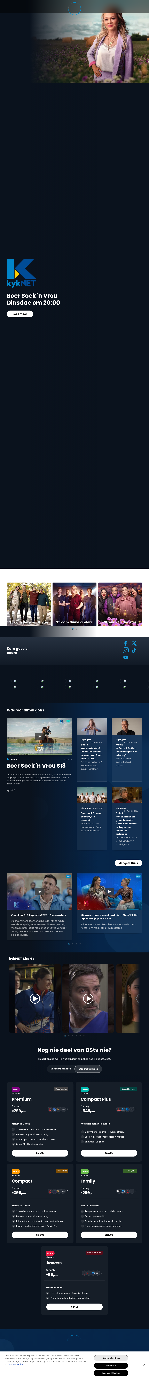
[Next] (137, 998)
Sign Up (40, 1153)
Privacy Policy (16, 1364)
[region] (74, 1365)
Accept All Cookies (111, 1373)
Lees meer (20, 314)
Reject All (111, 1365)
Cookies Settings (111, 1358)
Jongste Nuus (128, 863)
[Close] (144, 1365)
